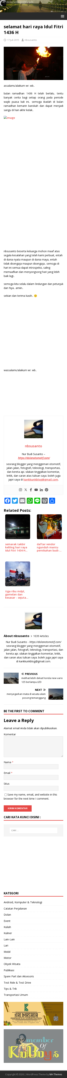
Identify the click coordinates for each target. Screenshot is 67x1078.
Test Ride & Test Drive (17, 982)
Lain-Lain (9, 939)
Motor (7, 958)
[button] (62, 16)
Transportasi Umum (16, 995)
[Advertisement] (33, 148)
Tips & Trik (10, 988)
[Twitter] (25, 490)
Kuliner (8, 933)
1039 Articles (41, 636)
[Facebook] (31, 490)
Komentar (10, 734)
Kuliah (7, 927)
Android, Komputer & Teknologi (23, 902)
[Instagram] (20, 490)
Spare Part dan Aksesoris (19, 976)
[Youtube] (36, 490)
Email (7, 773)
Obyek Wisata (12, 964)
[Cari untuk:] (33, 830)
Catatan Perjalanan (15, 908)
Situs (6, 783)
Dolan (7, 914)
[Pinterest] (46, 490)
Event (7, 921)
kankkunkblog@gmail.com (40, 479)
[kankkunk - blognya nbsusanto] (33, 10)
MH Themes (56, 1074)
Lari (6, 945)
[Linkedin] (41, 490)
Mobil (7, 951)
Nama (8, 762)
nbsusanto (31, 40)
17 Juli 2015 (13, 40)
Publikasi (9, 970)
